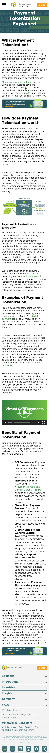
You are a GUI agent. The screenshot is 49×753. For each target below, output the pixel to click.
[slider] (22, 422)
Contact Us (9, 710)
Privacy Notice (24, 742)
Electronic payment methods (17, 82)
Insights (7, 693)
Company (8, 699)
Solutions (8, 676)
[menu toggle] (4, 5)
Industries (8, 687)
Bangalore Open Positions (20, 727)
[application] (24, 412)
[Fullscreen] (43, 422)
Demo (42, 5)
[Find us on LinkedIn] (20, 750)
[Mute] (39, 422)
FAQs (5, 704)
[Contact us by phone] (4, 751)
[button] (24, 412)
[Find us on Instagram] (28, 751)
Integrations (10, 681)
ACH (28, 93)
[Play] (5, 422)
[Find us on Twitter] (44, 751)
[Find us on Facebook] (36, 751)
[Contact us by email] (12, 751)
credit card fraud (30, 276)
